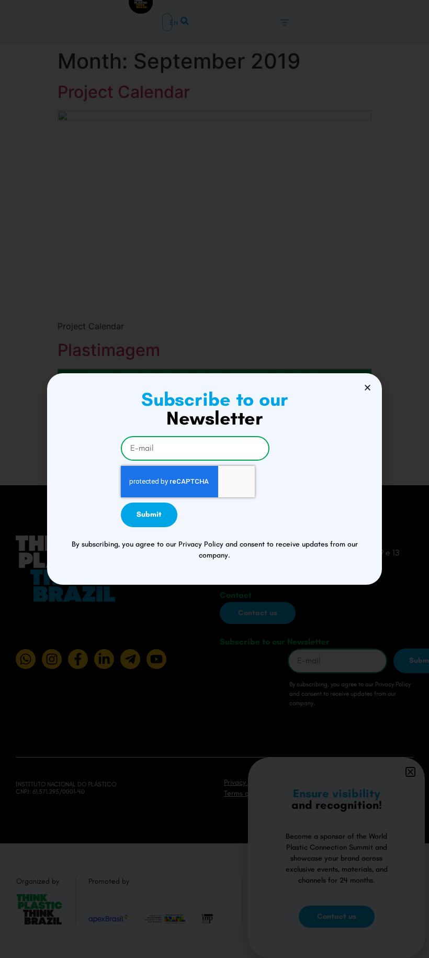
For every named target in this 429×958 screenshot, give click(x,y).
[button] (367, 388)
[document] (214, 479)
